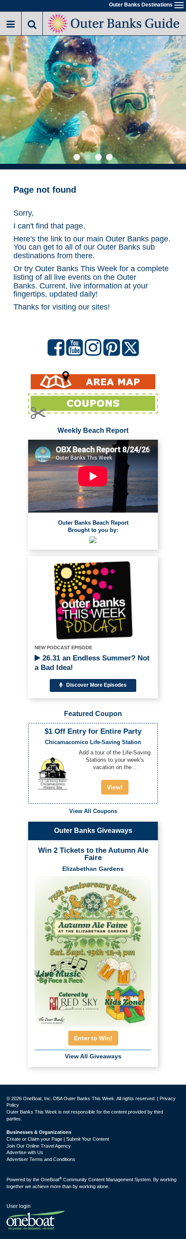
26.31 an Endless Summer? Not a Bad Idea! (92, 663)
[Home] (114, 22)
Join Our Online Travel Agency (38, 1145)
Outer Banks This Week (76, 268)
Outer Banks (127, 239)
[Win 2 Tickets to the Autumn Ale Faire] (93, 948)
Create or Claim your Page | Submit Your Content (57, 1139)
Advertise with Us (24, 1152)
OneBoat (51, 1179)
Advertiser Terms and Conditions (40, 1159)
